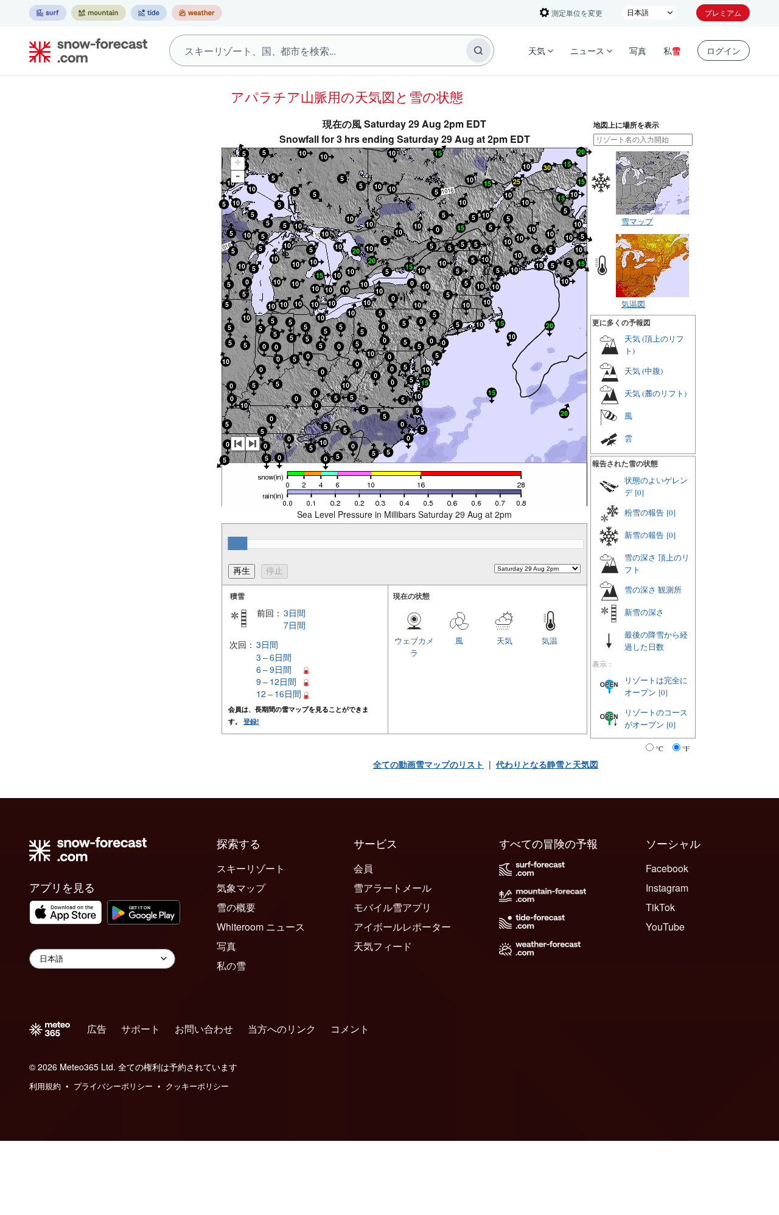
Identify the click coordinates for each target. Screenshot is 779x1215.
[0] (639, 492)
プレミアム (723, 12)
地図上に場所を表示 (626, 125)
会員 (363, 868)
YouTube (665, 927)
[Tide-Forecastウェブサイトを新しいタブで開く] (149, 13)
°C (659, 748)
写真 (637, 50)
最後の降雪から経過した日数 (656, 640)
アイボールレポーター (402, 927)
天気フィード (383, 946)
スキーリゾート (251, 868)
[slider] (237, 543)
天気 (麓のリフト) (655, 393)
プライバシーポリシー (113, 1086)
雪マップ (637, 221)
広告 (97, 1029)
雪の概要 (236, 907)
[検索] (478, 50)
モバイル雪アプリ (392, 907)
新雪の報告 (644, 534)
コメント (349, 1029)
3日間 (295, 613)
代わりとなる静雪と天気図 (547, 764)
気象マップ (241, 888)
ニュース (587, 50)
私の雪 (231, 965)
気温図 (633, 303)
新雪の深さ (644, 612)
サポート (140, 1029)
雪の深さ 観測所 (653, 589)
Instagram (667, 888)
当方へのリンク (282, 1029)
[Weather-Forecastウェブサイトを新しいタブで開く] (197, 13)
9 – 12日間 (276, 681)
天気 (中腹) (643, 370)
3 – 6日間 (274, 657)
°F (686, 748)
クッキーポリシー (197, 1086)
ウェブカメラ (414, 646)
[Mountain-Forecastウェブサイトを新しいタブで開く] (98, 13)
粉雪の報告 (644, 512)
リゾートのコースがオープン (656, 718)
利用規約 (45, 1086)
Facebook (667, 868)
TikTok (660, 907)
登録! (251, 721)
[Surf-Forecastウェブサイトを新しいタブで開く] (47, 13)
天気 (536, 50)
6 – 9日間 (274, 669)
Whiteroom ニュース (261, 927)
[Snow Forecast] (84, 50)
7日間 (295, 625)
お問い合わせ (204, 1029)
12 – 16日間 (278, 693)
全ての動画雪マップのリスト (428, 764)
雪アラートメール (392, 888)
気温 (549, 640)
